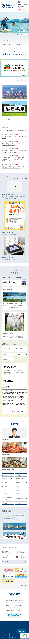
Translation (23, 1)
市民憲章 (4, 494)
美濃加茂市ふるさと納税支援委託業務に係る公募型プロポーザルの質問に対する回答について (14, 159)
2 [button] (22, 31)
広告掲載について (23, 585)
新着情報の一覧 (12, 130)
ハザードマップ (11, 44)
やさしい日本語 (23, 4)
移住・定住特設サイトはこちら (18, 307)
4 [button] (26, 31)
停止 (21, 34)
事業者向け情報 (19, 478)
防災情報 (4, 44)
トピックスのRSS (23, 178)
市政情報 (18, 482)
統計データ (5, 561)
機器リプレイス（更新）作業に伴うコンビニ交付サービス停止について (14, 167)
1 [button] (19, 31)
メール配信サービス (21, 475)
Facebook (5, 359)
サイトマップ (9, 605)
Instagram (5, 354)
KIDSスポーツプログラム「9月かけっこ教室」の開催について (14, 144)
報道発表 (4, 503)
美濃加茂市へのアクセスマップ (14, 610)
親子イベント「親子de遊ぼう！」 (11, 234)
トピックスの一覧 (11, 178)
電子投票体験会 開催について (11, 259)
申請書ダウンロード (7, 478)
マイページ (23, 9)
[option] (14, 22)
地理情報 (18, 490)
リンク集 (18, 503)
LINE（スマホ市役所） (7, 349)
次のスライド (25, 34)
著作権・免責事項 (17, 605)
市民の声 (18, 494)
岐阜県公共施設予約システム (7, 498)
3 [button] (24, 31)
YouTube (18, 354)
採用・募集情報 (19, 498)
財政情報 (4, 486)
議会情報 (4, 482)
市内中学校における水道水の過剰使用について (14, 137)
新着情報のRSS (23, 130)
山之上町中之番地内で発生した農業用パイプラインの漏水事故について (14, 151)
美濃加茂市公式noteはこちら (18, 411)
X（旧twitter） (19, 348)
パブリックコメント (21, 486)
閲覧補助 (22, 6)
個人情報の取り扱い (14, 608)
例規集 (4, 490)
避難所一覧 (19, 44)
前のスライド (17, 34)
